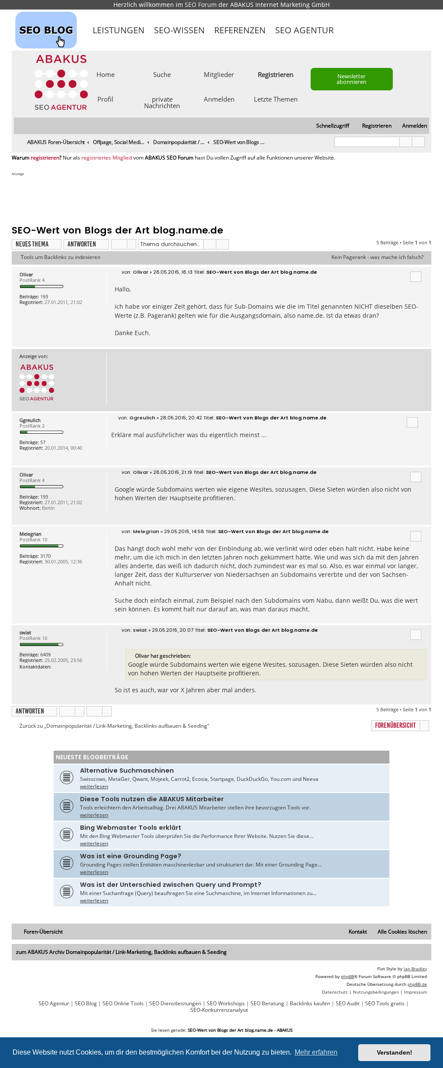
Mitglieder (219, 74)
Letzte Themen (276, 98)
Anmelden (219, 98)
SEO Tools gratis (384, 1003)
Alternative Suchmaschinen (127, 770)
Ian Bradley (415, 969)
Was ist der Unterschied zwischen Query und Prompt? (170, 884)
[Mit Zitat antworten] (415, 277)
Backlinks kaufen (310, 1003)
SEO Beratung (267, 1003)
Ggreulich (30, 420)
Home (105, 74)
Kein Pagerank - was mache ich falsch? (377, 257)
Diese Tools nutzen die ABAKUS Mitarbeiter (152, 799)
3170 (45, 556)
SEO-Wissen (179, 30)
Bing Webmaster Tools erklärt (130, 827)
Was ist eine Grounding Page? (130, 856)
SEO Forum (201, 4)
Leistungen (118, 30)
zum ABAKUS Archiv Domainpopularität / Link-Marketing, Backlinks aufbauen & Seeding (121, 952)
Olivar (26, 274)
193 (44, 296)
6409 (45, 654)
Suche (162, 74)
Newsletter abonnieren (351, 79)
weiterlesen (94, 786)
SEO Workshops (226, 1003)
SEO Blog (86, 1003)
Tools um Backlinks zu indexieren (60, 257)
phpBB (347, 976)
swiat (25, 632)
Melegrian (30, 534)
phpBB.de (417, 984)
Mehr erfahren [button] (316, 1052)
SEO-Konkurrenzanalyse (219, 1010)
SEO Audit (348, 1003)
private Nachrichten (162, 102)
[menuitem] (411, 126)
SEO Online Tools (123, 1003)
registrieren (45, 157)
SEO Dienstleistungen (175, 1003)
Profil (105, 98)
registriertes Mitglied (106, 157)
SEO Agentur (304, 30)
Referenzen (240, 30)
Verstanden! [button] (394, 1052)
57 (42, 442)
